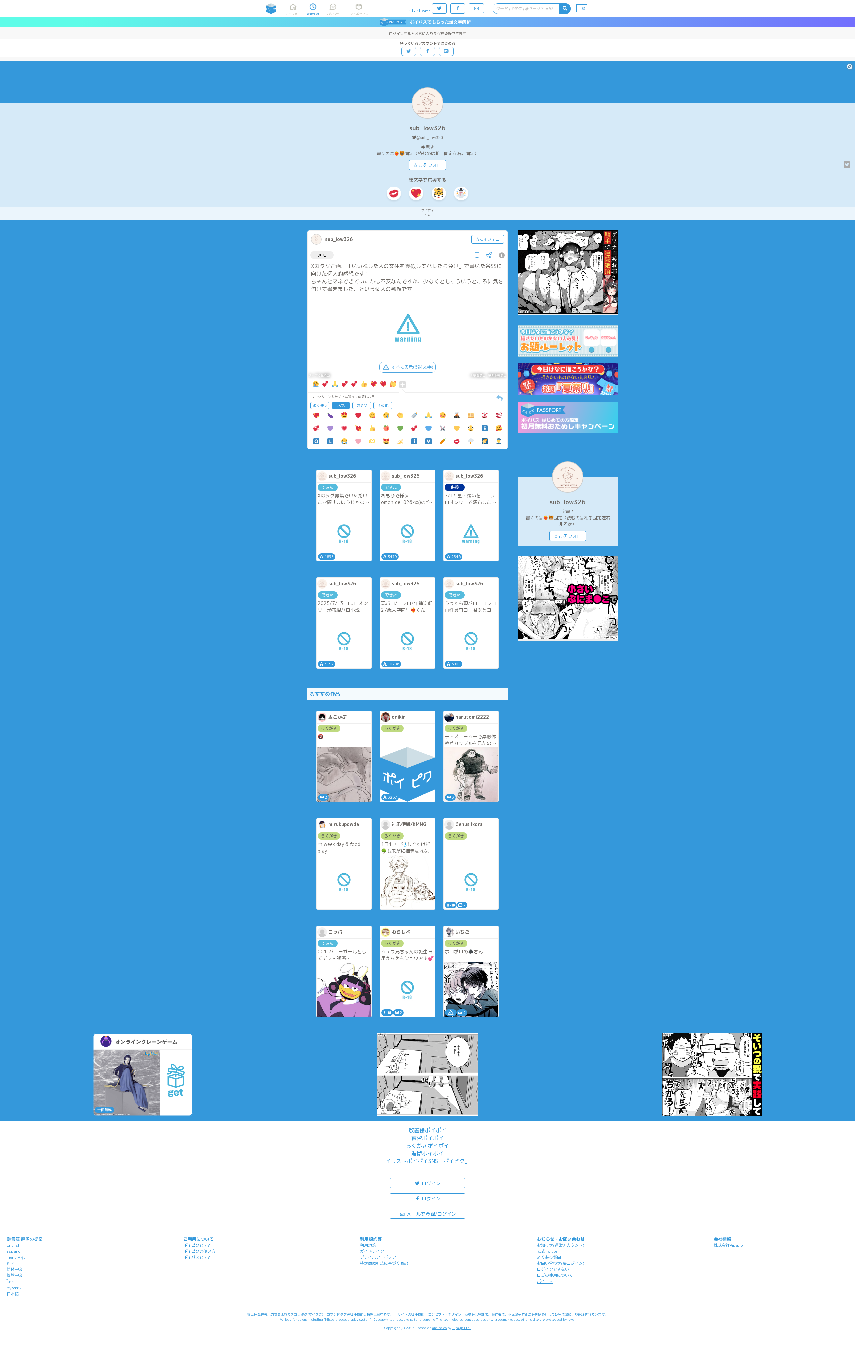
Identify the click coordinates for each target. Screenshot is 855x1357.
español (14, 1251)
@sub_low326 (429, 137)
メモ (322, 255)
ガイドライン (372, 1251)
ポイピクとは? (196, 1245)
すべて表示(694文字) (412, 367)
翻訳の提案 (32, 1239)
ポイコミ (545, 1281)
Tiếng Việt (16, 1257)
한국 (11, 1263)
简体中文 (15, 1269)
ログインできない (553, 1269)
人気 (341, 405)
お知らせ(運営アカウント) (560, 1245)
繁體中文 (15, 1275)
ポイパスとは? (196, 1257)
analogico (439, 1327)
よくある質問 (549, 1257)
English (13, 1245)
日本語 (13, 1294)
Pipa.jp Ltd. (461, 1327)
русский (14, 1288)
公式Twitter (548, 1251)
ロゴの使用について (555, 1275)
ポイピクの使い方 (199, 1251)
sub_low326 (427, 128)
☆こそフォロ (427, 165)
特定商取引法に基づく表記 (384, 1263)
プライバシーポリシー (380, 1257)
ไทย (10, 1282)
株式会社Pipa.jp (728, 1245)
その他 (382, 405)
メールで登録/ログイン (430, 1214)
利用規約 (368, 1245)
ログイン (430, 1183)
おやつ (361, 405)
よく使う (320, 405)
